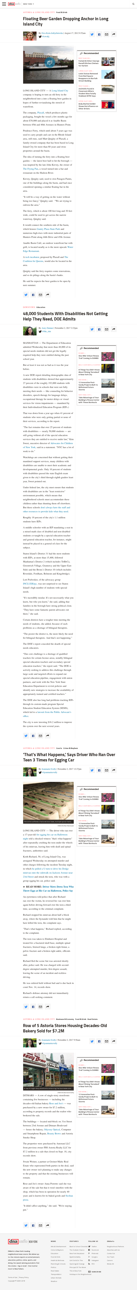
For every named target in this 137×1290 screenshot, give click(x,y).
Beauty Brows (54, 1133)
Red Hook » (83, 380)
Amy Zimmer (47, 327)
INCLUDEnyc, (30, 583)
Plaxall (40, 112)
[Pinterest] (89, 1253)
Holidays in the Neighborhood (80, 1274)
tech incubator (32, 257)
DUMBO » (82, 353)
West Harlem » (85, 58)
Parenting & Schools (58, 1264)
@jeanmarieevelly (49, 772)
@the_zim (46, 331)
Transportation (56, 1274)
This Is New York (75, 1271)
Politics (53, 1267)
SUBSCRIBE (96, 1271)
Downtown (29, 307)
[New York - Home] (14, 4)
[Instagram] (89, 1260)
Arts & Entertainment (58, 1246)
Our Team (110, 1257)
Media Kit (110, 1264)
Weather (54, 1281)
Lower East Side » (86, 71)
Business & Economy (65, 1019)
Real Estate (92, 1019)
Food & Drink (61, 12)
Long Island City (60, 90)
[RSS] (89, 1264)
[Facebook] (89, 1250)
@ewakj (45, 36)
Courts (59, 748)
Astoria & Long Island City (39, 12)
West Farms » (84, 86)
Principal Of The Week (78, 1267)
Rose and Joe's (56, 1103)
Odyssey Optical (52, 1129)
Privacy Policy (24, 1277)
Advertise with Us (113, 1250)
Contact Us (111, 1253)
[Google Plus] (89, 1257)
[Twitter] (89, 1246)
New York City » (85, 395)
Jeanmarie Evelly (49, 768)
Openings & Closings (77, 1264)
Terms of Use (12, 1277)
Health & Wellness (57, 1260)
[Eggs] (48, 801)
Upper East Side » (86, 101)
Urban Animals (56, 1277)
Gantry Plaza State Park (48, 228)
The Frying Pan (30, 168)
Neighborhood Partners (115, 1246)
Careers (110, 1260)
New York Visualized (77, 1253)
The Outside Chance (77, 1250)
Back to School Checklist (78, 1246)
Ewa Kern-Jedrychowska (52, 33)
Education (41, 307)
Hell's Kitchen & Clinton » (89, 366)
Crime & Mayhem (70, 748)
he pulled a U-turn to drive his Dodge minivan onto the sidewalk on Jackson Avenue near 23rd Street (48, 872)
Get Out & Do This (76, 1260)
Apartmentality (75, 1257)
